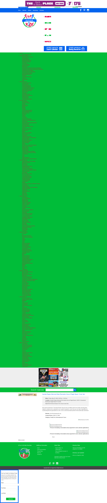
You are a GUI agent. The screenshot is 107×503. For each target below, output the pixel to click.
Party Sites (24, 223)
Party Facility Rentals (26, 222)
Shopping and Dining (24, 270)
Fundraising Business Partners (28, 88)
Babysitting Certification (26, 235)
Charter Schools (25, 58)
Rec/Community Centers (27, 140)
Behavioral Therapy (26, 162)
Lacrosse (24, 312)
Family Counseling (25, 175)
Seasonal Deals (25, 361)
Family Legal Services (26, 85)
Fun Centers (24, 117)
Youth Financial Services (27, 99)
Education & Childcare (24, 55)
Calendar (24, 10)
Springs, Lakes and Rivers (27, 146)
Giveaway (42, 10)
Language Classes (26, 252)
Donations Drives (25, 347)
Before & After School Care (27, 56)
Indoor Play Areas (25, 125)
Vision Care (24, 193)
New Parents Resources (27, 90)
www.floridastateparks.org (55, 413)
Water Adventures (25, 157)
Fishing (23, 115)
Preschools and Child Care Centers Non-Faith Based (32, 69)
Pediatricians (24, 189)
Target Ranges (25, 150)
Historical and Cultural (26, 249)
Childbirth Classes (25, 167)
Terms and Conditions (41, 449)
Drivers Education (25, 244)
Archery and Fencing (26, 298)
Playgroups (24, 92)
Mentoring (24, 253)
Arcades (23, 104)
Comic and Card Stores (26, 278)
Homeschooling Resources (27, 89)
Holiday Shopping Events (27, 356)
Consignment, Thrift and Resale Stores (29, 279)
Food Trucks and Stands (27, 214)
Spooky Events (25, 363)
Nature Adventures (26, 133)
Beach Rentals (25, 273)
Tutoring (23, 78)
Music (23, 254)
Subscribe (11, 499)
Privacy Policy (40, 451)
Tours (23, 155)
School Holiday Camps (26, 54)
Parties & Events (23, 196)
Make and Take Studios (26, 129)
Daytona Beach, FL (59, 447)
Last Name (3, 493)
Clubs (23, 238)
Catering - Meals (25, 204)
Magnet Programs (25, 65)
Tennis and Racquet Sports (27, 335)
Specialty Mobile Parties (27, 227)
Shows (23, 362)
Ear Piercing (24, 281)
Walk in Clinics (25, 194)
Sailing (23, 319)
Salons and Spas (25, 142)
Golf (23, 306)
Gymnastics (24, 308)
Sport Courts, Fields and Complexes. (29, 145)
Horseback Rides (25, 124)
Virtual (23, 268)
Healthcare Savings (26, 178)
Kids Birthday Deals (26, 218)
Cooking (23, 239)
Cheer (23, 301)
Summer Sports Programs (27, 329)
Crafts (23, 240)
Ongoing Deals (25, 357)
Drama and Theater (26, 243)
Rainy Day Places (25, 138)
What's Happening (23, 342)
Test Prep (24, 75)
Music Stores (24, 288)
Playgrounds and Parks (26, 136)
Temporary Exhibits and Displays (28, 151)
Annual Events (25, 344)
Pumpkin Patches (25, 358)
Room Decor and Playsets (27, 289)
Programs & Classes (24, 232)
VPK (23, 80)
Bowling (23, 107)
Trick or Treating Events (27, 365)
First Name (3, 488)
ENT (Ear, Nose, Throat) (27, 173)
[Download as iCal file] (83, 419)
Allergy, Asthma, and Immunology (28, 161)
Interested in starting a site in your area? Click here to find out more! (62, 457)
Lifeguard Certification (26, 314)
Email (2, 482)
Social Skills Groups (26, 94)
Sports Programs (23, 296)
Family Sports (25, 304)
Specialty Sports (25, 325)
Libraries (24, 127)
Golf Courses (24, 121)
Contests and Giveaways (27, 346)
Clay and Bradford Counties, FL (61, 451)
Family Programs (25, 245)
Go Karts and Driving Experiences (28, 120)
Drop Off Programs (26, 59)
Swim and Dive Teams (26, 331)
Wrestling (24, 340)
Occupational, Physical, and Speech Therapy (31, 183)
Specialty (24, 264)
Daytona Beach (57, 7)
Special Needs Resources (27, 95)
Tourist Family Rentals (26, 294)
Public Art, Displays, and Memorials (29, 137)
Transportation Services (27, 76)
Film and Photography (26, 247)
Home (19, 10)
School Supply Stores (26, 290)
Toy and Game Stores (26, 295)
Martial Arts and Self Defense (28, 315)
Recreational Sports (26, 141)
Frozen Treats (25, 284)
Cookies (23, 208)
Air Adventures (25, 101)
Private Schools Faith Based (27, 70)
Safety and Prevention (26, 260)
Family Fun (52, 417)
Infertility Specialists (26, 179)
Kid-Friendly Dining (26, 285)
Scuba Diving (24, 320)
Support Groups (25, 96)
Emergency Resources (26, 83)
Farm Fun (24, 351)
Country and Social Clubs (27, 110)
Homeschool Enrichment (27, 250)
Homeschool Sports (26, 310)
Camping (24, 109)
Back (53, 436)
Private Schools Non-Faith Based (28, 71)
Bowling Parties (25, 201)
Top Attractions (25, 153)
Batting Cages (25, 105)
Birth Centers (24, 163)
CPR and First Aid (25, 171)
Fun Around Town (23, 100)
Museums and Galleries (27, 132)
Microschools (24, 66)
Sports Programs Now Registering (29, 327)
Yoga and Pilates (25, 341)
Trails (23, 156)
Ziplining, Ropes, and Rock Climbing (29, 158)
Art (22, 234)
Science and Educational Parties (28, 225)
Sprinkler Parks (25, 147)
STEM (23, 265)
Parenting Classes (25, 258)
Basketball (24, 300)
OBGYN (23, 182)
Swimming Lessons (26, 332)
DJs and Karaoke (25, 211)
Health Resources (23, 160)
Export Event (59, 424)
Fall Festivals (24, 349)
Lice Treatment (25, 181)
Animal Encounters (26, 102)
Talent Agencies (25, 97)
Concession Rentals (26, 207)
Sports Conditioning (26, 326)
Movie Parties (25, 219)
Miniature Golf (25, 130)
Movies (23, 131)
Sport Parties (24, 228)
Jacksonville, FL (58, 449)
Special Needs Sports (26, 324)
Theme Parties (25, 229)
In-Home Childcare (26, 64)
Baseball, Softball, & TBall (27, 299)
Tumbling (24, 336)
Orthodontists (24, 184)
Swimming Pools (25, 148)
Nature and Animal (26, 255)
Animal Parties (25, 197)
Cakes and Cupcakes (26, 202)
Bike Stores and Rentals (27, 274)
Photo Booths (24, 224)
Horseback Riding (25, 311)
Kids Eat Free (25, 286)
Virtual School (25, 79)
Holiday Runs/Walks (26, 355)
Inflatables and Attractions (27, 217)
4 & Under (24, 233)
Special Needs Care (26, 191)
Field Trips (24, 114)
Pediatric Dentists (25, 186)
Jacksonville (38, 7)
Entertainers (24, 212)
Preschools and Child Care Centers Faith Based (31, 68)
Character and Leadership (27, 237)
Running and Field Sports (27, 317)
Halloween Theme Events (27, 352)
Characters (24, 206)
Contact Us (39, 454)
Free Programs (25, 248)
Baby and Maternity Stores (27, 271)
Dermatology (24, 172)
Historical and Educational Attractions (29, 122)
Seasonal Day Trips (26, 360)
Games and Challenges (26, 119)
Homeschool (24, 63)
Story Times (24, 267)
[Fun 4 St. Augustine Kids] (29, 20)
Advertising (35, 10)
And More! (57, 452)
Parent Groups (25, 91)
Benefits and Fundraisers (27, 345)
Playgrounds (24, 135)
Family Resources (23, 81)
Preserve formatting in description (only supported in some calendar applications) (69, 427)
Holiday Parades (25, 354)
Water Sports (24, 339)
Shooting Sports (25, 321)
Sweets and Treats (26, 293)
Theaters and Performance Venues (29, 152)
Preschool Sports (25, 316)
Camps (21, 53)
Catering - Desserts (26, 203)
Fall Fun (23, 350)
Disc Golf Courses (25, 112)
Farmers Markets (25, 283)
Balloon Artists (25, 199)
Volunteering (24, 269)
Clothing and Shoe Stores (27, 276)
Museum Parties (25, 221)
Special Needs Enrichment (27, 263)
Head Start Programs (26, 61)
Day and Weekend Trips (27, 111)
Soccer (23, 322)
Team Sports (24, 334)
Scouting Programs (26, 262)
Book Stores (24, 275)
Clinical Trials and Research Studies (29, 170)
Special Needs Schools (26, 74)
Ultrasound (24, 192)
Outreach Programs (26, 257)
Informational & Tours (61, 417)
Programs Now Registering (27, 259)
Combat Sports (25, 303)
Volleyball (24, 337)
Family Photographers (26, 86)
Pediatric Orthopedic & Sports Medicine (30, 187)
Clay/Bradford (75, 7)
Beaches (24, 106)
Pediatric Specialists (26, 188)
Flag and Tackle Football (27, 305)
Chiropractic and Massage (27, 168)
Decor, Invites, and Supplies (27, 209)
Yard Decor (24, 230)
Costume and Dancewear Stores (28, 280)
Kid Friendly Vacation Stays (27, 126)
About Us (39, 452)
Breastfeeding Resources (27, 166)
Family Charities (25, 84)
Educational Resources (26, 60)
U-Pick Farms (25, 366)
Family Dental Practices (26, 176)
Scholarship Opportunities (27, 73)
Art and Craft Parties (26, 198)
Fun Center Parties (26, 216)
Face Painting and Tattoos (27, 213)
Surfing (23, 330)
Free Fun (24, 116)
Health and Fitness (26, 309)
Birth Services (25, 165)
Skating (23, 143)
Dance (23, 242)
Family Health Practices (26, 177)
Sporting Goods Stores (26, 291)
